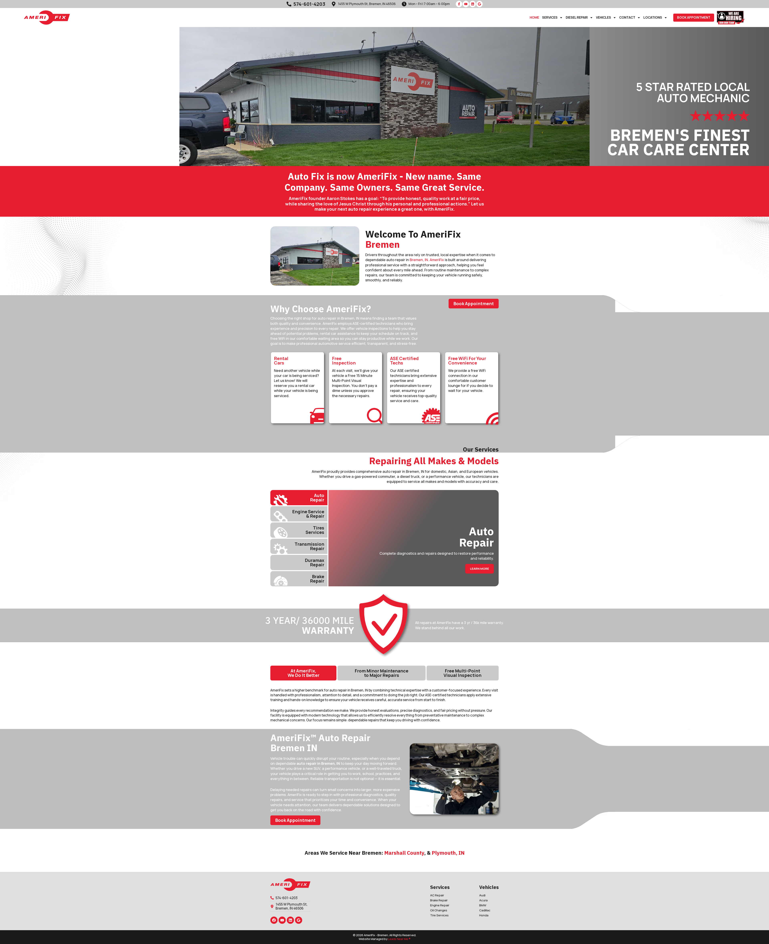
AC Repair (437, 895)
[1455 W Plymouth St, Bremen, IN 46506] (333, 4)
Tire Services (439, 915)
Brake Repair (439, 900)
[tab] (298, 497)
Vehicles (603, 17)
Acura (483, 900)
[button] (693, 18)
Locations (652, 17)
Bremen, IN (419, 259)
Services (550, 17)
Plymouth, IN (448, 852)
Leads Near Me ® (399, 939)
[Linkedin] (472, 4)
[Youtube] (466, 4)
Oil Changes (438, 910)
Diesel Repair (577, 17)
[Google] (479, 4)
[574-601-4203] (289, 4)
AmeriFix (437, 259)
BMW (482, 905)
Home (534, 17)
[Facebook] (274, 920)
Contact (627, 17)
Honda (483, 915)
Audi (482, 895)
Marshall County (404, 852)
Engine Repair (439, 905)
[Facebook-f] (459, 4)
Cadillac (484, 910)
